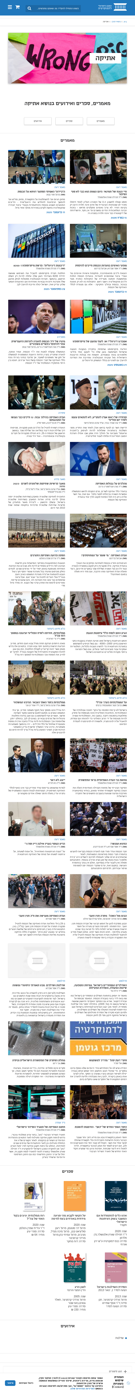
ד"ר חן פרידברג (100, 847)
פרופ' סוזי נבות (53, 195)
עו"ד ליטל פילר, (32, 489)
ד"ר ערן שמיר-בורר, (113, 423)
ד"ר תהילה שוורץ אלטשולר (109, 197)
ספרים (69, 121)
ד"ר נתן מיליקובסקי (56, 492)
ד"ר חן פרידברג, (53, 423)
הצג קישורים (115, 1371)
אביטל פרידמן (100, 268)
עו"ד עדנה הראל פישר (94, 423)
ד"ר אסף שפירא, (114, 268)
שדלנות (119, 1338)
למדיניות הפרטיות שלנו (82, 1388)
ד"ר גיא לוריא (54, 783)
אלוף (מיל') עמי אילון (92, 919)
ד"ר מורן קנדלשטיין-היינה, (48, 347)
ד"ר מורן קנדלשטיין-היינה (110, 487)
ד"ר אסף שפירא (53, 919)
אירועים (38, 121)
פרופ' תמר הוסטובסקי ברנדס (109, 705)
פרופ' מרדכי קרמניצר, (112, 919)
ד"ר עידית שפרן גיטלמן (49, 558)
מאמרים (101, 121)
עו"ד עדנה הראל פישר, (50, 489)
